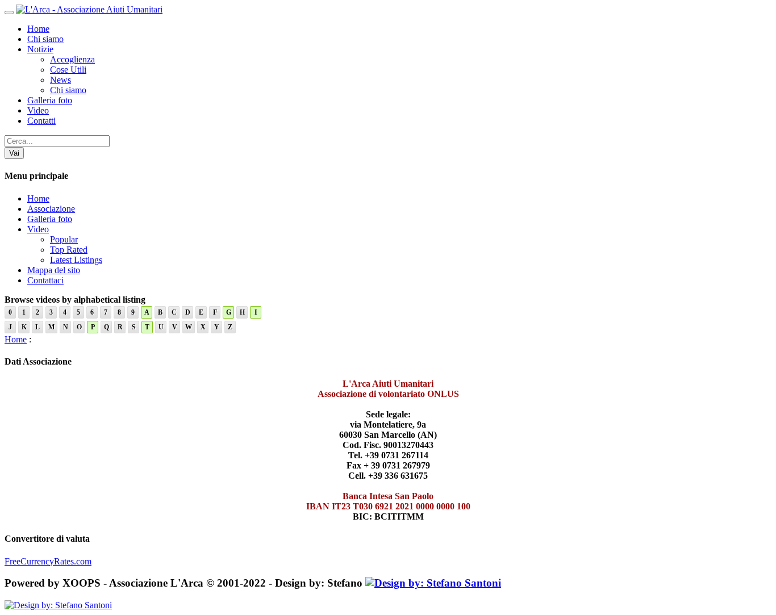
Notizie (40, 49)
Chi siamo (45, 39)
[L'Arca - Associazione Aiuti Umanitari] (89, 9)
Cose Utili (68, 69)
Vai (14, 153)
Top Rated (68, 249)
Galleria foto (49, 100)
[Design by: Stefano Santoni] (433, 583)
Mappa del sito (53, 270)
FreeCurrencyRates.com (48, 561)
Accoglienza (72, 59)
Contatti (41, 120)
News (60, 80)
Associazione (51, 209)
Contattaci (45, 280)
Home (38, 29)
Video (38, 110)
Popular (64, 239)
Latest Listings (76, 260)
